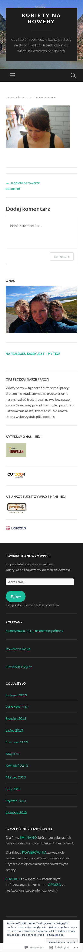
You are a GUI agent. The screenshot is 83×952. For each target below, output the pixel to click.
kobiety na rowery (41, 18)
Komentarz (61, 256)
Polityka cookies (54, 934)
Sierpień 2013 (16, 718)
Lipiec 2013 (14, 730)
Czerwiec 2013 (17, 742)
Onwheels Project (19, 667)
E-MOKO (13, 879)
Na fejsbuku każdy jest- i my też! (33, 354)
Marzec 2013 (16, 777)
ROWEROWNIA (34, 852)
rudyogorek (46, 97)
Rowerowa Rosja (18, 649)
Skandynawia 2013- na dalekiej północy (34, 631)
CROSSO (54, 884)
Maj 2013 (13, 754)
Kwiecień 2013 (17, 765)
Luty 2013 (13, 789)
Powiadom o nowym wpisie (28, 556)
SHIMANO (28, 837)
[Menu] (12, 75)
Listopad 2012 (16, 812)
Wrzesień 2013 (17, 707)
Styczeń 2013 (16, 801)
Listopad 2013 (16, 695)
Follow (16, 596)
